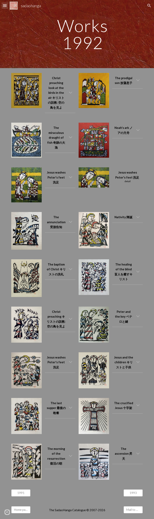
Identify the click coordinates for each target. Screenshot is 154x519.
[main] (82, 34)
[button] (5, 5)
